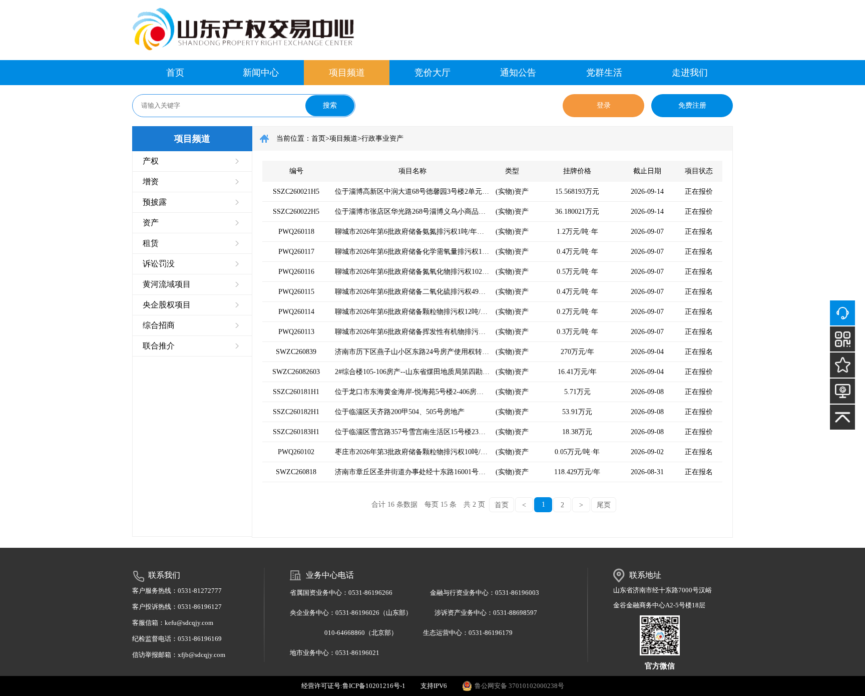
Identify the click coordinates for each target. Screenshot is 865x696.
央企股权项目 (167, 304)
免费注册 (692, 105)
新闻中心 (261, 73)
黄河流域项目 (167, 284)
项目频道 (347, 73)
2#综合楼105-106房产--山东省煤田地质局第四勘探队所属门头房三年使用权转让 (412, 372)
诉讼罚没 (159, 263)
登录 (604, 105)
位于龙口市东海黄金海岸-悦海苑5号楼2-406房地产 (412, 392)
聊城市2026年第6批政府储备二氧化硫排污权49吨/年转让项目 (412, 291)
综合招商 (159, 325)
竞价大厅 (432, 73)
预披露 (155, 202)
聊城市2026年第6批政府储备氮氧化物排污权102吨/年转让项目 (412, 271)
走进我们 (690, 73)
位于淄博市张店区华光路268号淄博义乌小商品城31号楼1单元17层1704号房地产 (412, 211)
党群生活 (604, 73)
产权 (151, 161)
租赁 (151, 243)
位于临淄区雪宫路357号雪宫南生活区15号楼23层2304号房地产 (412, 432)
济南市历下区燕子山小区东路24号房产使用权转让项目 (412, 352)
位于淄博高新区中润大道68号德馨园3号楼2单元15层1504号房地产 (412, 191)
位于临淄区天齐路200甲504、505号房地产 (400, 412)
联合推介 (159, 345)
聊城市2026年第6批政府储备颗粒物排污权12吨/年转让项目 (412, 311)
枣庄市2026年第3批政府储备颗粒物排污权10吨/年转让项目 (412, 452)
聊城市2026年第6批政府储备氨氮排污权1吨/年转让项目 (412, 231)
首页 (175, 73)
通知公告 (518, 73)
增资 (151, 181)
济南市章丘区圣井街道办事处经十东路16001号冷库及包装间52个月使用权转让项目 (412, 472)
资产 (151, 222)
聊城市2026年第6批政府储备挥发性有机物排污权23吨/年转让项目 (412, 331)
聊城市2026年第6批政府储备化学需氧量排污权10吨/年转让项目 (412, 251)
